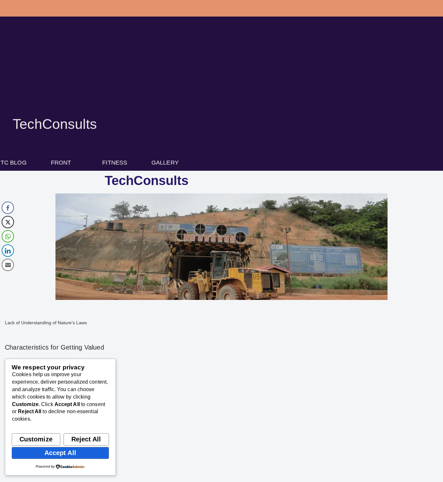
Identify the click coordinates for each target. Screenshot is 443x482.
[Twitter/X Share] (8, 222)
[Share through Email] (8, 265)
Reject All (86, 439)
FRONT (61, 162)
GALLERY (165, 162)
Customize (36, 439)
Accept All (60, 452)
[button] (64, 162)
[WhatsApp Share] (8, 236)
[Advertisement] (221, 74)
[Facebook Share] (8, 208)
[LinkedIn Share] (8, 250)
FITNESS (114, 162)
